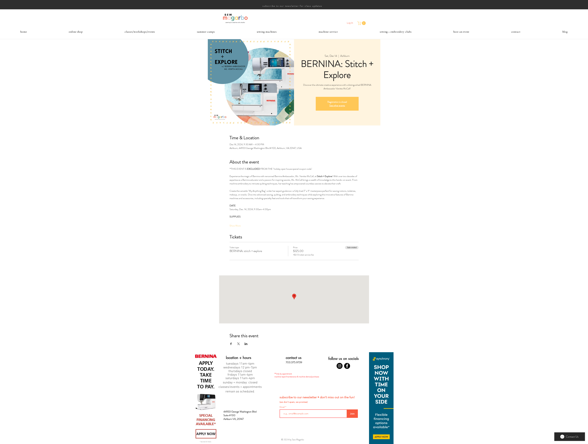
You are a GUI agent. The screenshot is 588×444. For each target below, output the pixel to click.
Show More (235, 225)
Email (282, 407)
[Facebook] (347, 366)
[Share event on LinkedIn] (246, 344)
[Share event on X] (238, 344)
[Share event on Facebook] (231, 344)
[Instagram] (340, 366)
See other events (337, 105)
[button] (362, 23)
